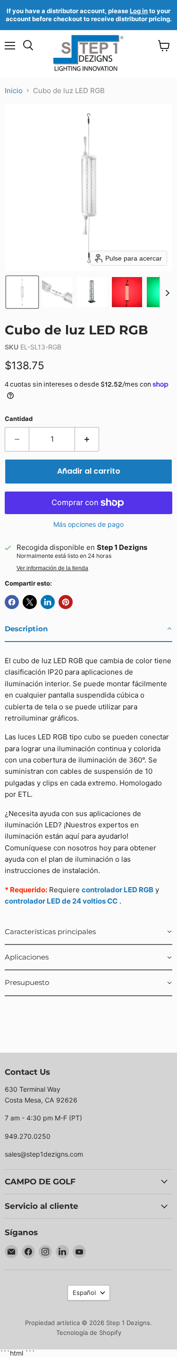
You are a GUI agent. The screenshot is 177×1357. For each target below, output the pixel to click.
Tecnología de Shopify (88, 1332)
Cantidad (19, 418)
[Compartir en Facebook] (12, 602)
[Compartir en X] (30, 602)
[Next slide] (167, 292)
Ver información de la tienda (52, 568)
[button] (22, 292)
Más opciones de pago (88, 524)
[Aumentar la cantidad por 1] (87, 439)
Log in (139, 11)
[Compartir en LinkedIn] (48, 602)
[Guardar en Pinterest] (66, 602)
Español (84, 1292)
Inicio (14, 91)
